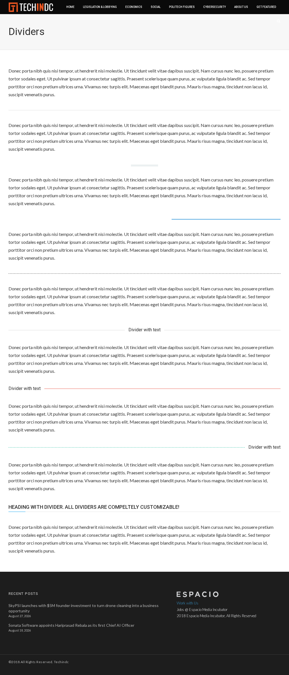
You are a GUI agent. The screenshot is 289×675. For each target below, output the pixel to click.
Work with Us (187, 603)
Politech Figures (182, 6)
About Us (241, 6)
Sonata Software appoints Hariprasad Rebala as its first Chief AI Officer (71, 625)
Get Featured (266, 6)
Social (156, 6)
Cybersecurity (214, 6)
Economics (133, 6)
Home (70, 6)
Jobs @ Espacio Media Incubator (202, 609)
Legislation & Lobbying (100, 6)
